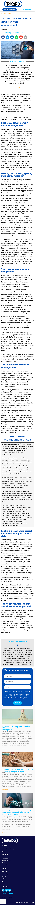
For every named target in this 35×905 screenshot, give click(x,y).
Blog (3, 882)
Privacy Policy (19, 902)
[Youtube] (9, 890)
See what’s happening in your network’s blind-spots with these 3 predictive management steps (17, 812)
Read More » (5, 748)
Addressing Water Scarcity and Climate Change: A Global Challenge (17, 770)
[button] (31, 4)
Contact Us (5, 886)
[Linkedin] (3, 890)
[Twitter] (6, 890)
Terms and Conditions (28, 902)
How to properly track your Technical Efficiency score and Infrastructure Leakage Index (16, 728)
